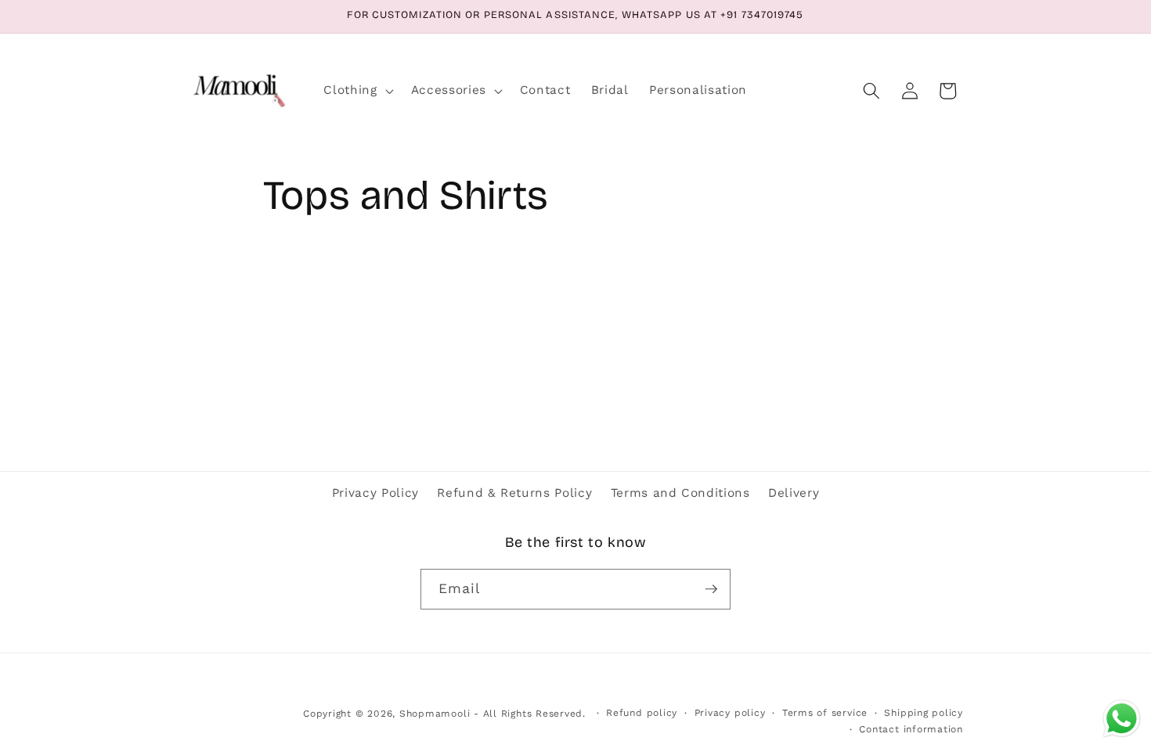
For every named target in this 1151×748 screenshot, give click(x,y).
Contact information (911, 729)
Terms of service (825, 712)
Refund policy (641, 712)
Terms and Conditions (680, 493)
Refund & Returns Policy (514, 493)
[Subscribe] (711, 589)
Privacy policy (730, 712)
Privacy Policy (375, 493)
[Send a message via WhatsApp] (1121, 718)
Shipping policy (923, 712)
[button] (356, 91)
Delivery (793, 493)
